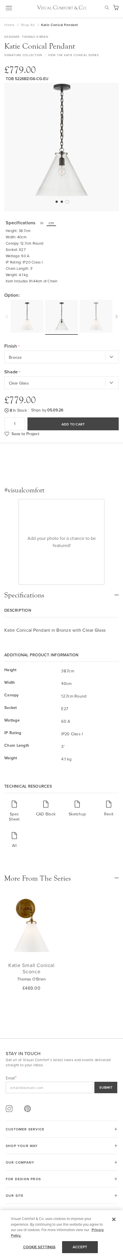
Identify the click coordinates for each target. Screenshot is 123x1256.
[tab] (61, 592)
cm (51, 223)
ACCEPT (80, 1247)
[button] (56, 201)
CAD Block (45, 814)
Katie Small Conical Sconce (31, 968)
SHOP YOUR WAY (22, 1145)
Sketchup (77, 814)
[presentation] (7, 316)
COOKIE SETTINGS (39, 1247)
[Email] (61, 1087)
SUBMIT (105, 1087)
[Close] (114, 1219)
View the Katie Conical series (73, 55)
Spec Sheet (14, 816)
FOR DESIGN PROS (23, 1178)
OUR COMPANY (20, 1162)
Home (9, 24)
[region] (61, 1233)
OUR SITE (15, 1195)
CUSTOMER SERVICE (25, 1129)
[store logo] (61, 7)
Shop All (28, 24)
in (42, 223)
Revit (108, 814)
